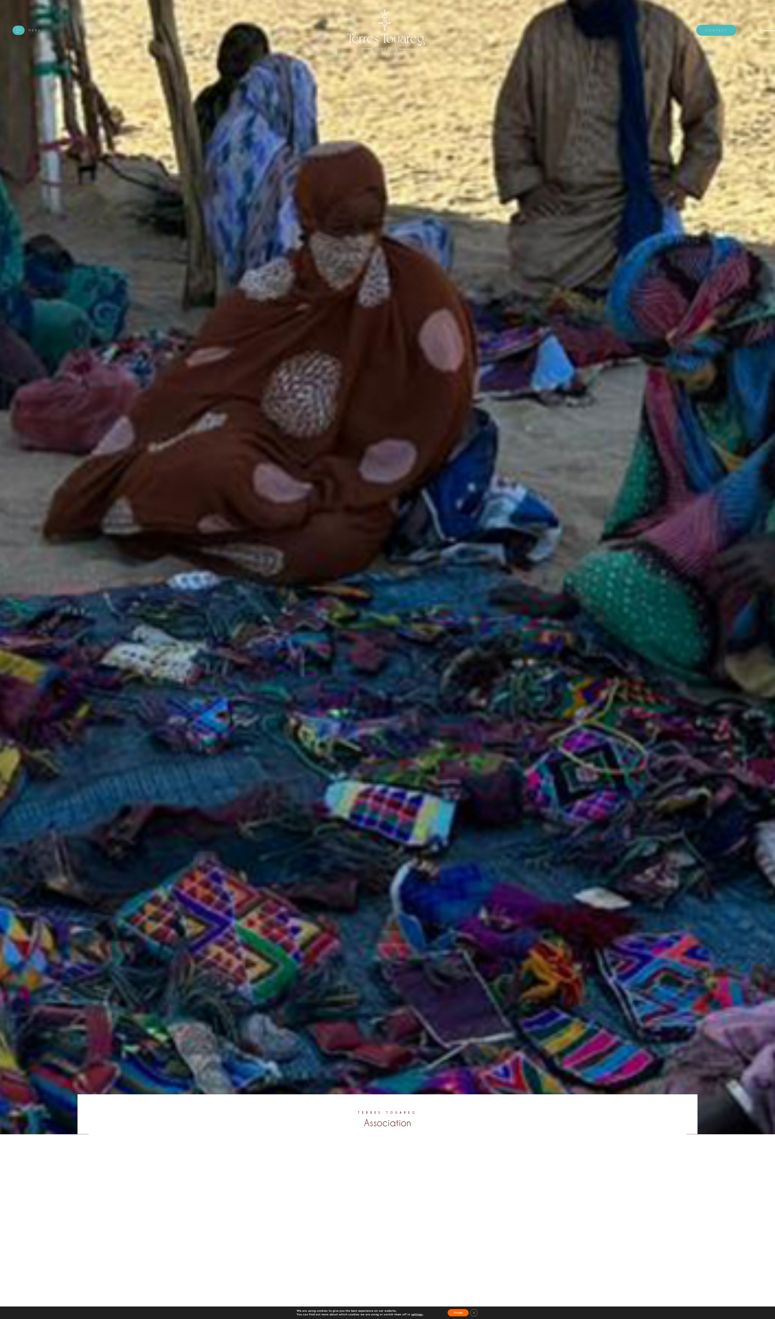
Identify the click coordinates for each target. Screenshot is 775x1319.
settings (417, 1314)
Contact (716, 30)
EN (749, 30)
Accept (458, 1313)
